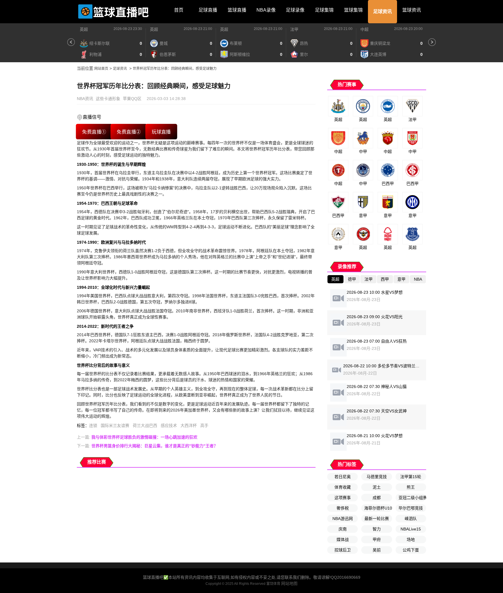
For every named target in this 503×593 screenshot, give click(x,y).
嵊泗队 (411, 518)
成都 (377, 497)
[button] (71, 42)
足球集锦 (324, 10)
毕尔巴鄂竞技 (410, 508)
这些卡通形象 (108, 98)
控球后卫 (342, 550)
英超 (84, 29)
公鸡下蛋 (411, 550)
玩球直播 (161, 131)
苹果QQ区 (132, 98)
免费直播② (129, 131)
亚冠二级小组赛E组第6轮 (412, 497)
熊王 (411, 487)
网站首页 (101, 69)
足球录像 (295, 10)
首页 (178, 10)
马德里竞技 (376, 476)
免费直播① (94, 131)
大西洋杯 (188, 425)
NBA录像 (266, 10)
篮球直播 (237, 10)
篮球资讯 (411, 10)
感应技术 (169, 425)
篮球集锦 (353, 10)
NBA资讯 (85, 98)
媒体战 (342, 539)
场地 (411, 539)
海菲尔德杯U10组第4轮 (378, 508)
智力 (377, 529)
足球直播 (208, 10)
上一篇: (137, 437)
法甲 (294, 29)
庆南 (343, 529)
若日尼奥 (342, 476)
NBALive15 (411, 529)
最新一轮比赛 (376, 518)
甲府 (377, 539)
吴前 (377, 550)
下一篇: (147, 446)
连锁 (93, 425)
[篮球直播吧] (113, 11)
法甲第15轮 (410, 476)
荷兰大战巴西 (145, 425)
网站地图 (289, 583)
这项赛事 (342, 497)
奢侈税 (342, 508)
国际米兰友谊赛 (115, 425)
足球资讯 (382, 11)
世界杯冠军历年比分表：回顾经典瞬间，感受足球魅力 (175, 69)
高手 (204, 425)
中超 (364, 29)
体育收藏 (342, 487)
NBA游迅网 (342, 518)
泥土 (377, 487)
